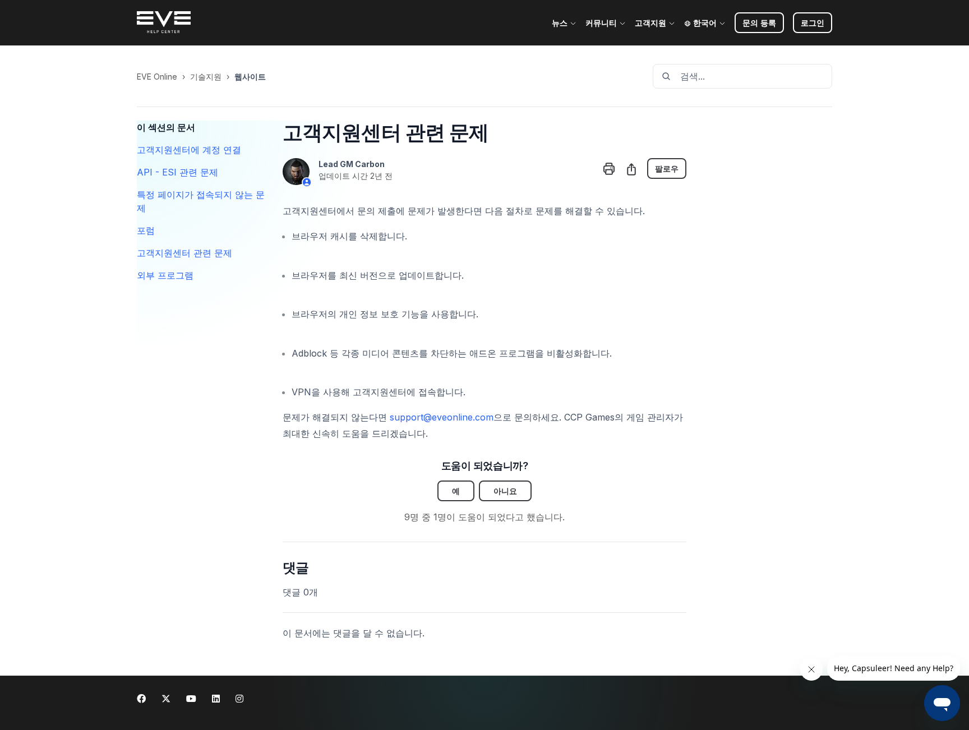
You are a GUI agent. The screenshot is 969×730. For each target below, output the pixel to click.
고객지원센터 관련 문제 (184, 252)
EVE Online (157, 76)
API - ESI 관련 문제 (177, 172)
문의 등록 (759, 22)
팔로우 (667, 168)
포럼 (146, 230)
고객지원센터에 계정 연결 (189, 149)
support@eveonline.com (441, 417)
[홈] (164, 23)
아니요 (505, 491)
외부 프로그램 (165, 275)
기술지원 (206, 76)
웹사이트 (250, 76)
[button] (812, 22)
